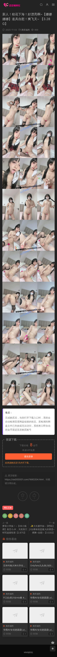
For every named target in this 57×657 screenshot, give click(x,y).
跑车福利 (26, 29)
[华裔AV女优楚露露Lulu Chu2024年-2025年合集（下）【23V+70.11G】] (42, 615)
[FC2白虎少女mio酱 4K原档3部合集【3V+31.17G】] (15, 583)
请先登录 (28, 456)
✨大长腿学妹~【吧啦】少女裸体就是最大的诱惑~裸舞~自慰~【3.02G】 (42, 529)
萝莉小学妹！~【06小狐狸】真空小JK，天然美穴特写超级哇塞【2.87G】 (14, 529)
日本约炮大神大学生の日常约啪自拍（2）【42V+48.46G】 (14, 565)
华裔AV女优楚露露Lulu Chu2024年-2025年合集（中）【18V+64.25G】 (14, 629)
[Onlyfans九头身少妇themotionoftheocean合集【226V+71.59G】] (42, 551)
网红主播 (8, 508)
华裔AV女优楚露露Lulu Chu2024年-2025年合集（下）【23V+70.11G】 (41, 629)
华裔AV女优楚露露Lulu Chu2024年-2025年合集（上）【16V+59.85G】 (41, 597)
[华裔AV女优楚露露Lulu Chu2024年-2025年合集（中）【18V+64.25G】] (15, 615)
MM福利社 (28, 652)
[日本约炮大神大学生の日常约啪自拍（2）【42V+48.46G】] (15, 551)
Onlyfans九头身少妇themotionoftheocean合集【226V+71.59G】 (41, 565)
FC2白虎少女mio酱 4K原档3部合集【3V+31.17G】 (14, 597)
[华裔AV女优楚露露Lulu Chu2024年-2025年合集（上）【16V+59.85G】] (42, 583)
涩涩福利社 (11, 4)
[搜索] (41, 4)
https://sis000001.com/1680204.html (24, 479)
